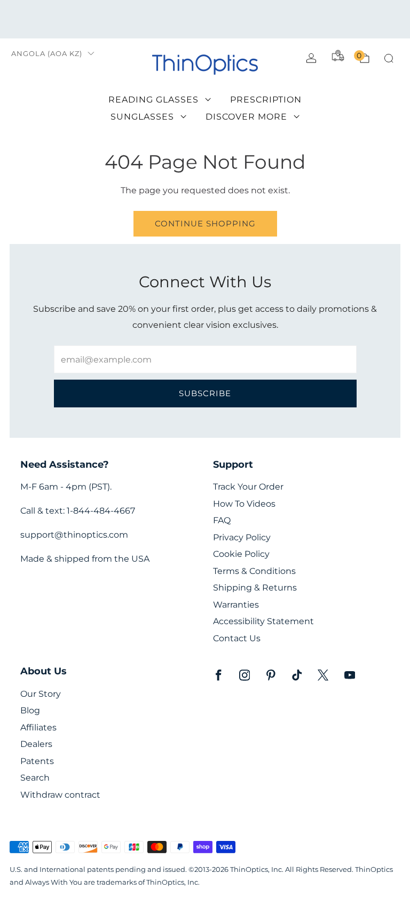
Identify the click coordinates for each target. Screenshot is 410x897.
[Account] (311, 58)
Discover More (246, 117)
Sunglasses (142, 117)
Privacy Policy (242, 537)
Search (35, 778)
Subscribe (205, 393)
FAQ (222, 520)
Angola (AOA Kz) (46, 54)
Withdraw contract (60, 795)
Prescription (266, 100)
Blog (30, 710)
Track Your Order (248, 487)
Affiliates (38, 727)
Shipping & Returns (255, 588)
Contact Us (237, 638)
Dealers (36, 744)
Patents (37, 761)
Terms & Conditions (254, 571)
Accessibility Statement (263, 621)
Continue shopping (205, 223)
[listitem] (204, 19)
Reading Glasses (153, 100)
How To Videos (244, 504)
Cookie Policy (241, 554)
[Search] (388, 58)
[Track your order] (338, 56)
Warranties (236, 605)
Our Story (40, 694)
